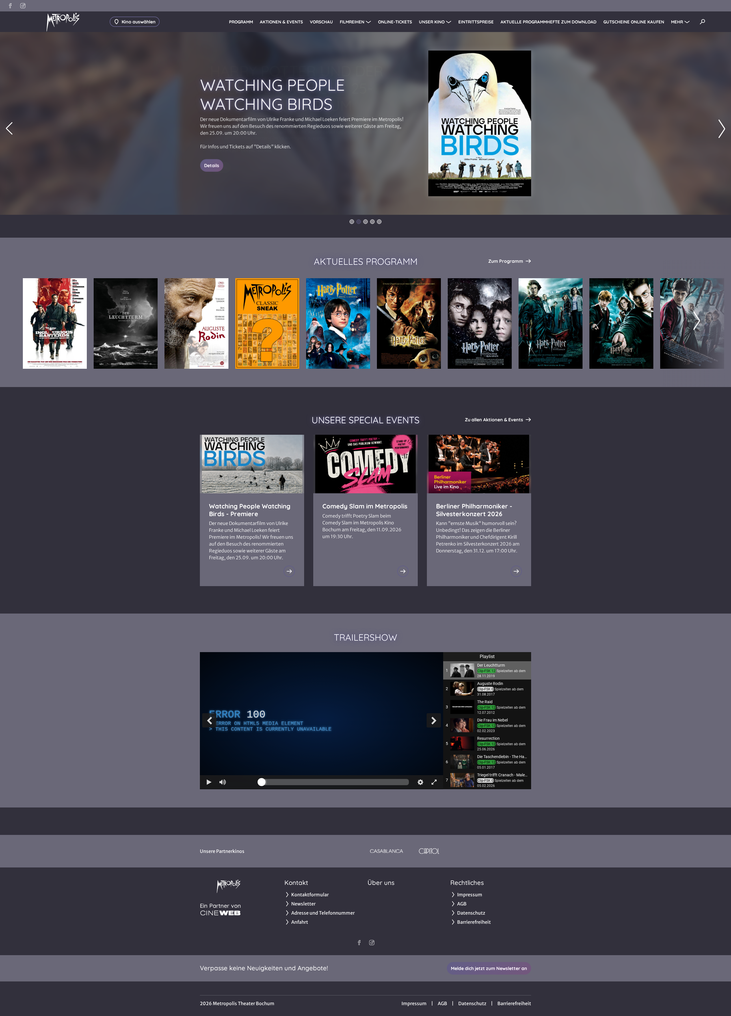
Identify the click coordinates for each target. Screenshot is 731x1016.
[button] (487, 670)
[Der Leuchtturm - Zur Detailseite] (126, 323)
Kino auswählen (139, 22)
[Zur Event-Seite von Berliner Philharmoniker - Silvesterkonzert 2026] (516, 571)
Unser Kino (432, 22)
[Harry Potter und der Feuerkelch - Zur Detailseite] (551, 323)
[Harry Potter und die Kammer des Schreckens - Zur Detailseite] (409, 323)
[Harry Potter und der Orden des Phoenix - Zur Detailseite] (621, 323)
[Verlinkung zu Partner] (386, 851)
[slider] (335, 782)
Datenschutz (472, 1003)
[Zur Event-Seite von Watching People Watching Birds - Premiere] (289, 571)
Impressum (414, 1003)
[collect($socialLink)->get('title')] (10, 5)
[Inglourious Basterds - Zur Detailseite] (55, 323)
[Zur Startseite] (63, 21)
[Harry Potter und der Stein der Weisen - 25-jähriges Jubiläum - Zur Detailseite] (338, 323)
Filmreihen (352, 22)
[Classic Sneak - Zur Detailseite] (267, 323)
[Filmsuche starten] (702, 21)
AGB (442, 1003)
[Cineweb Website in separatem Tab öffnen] (220, 912)
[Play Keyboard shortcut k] (209, 782)
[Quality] (420, 782)
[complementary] (321, 720)
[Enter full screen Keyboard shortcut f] (434, 782)
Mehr (677, 22)
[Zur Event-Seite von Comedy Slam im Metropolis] (403, 571)
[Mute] (223, 782)
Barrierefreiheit (514, 1003)
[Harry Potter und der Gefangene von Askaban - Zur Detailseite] (480, 323)
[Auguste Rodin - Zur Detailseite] (196, 323)
